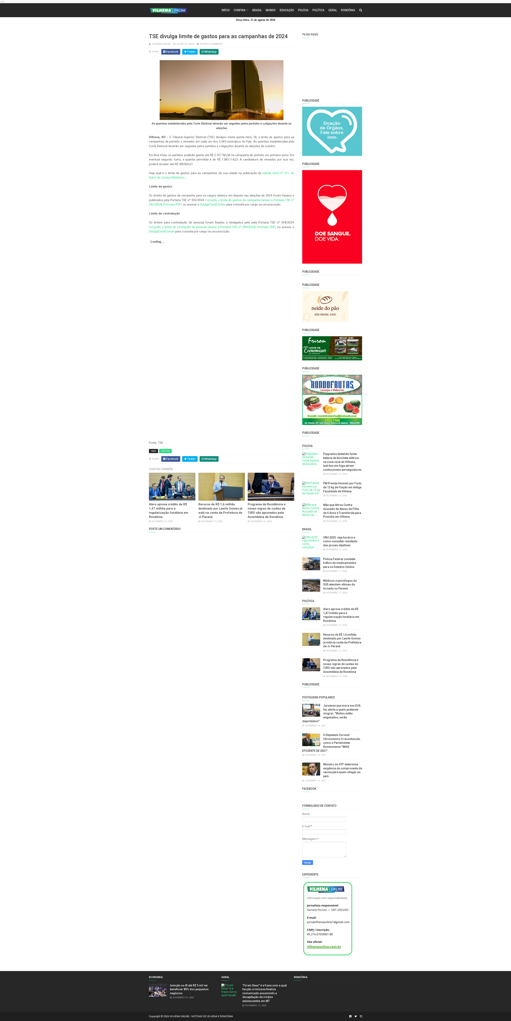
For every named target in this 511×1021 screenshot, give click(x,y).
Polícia (303, 10)
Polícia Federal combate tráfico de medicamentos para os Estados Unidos (339, 562)
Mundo (271, 10)
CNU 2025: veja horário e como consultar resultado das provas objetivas (340, 541)
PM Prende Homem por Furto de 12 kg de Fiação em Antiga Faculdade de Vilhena (342, 487)
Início (226, 10)
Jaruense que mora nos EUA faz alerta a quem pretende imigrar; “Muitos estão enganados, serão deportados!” (331, 713)
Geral (332, 10)
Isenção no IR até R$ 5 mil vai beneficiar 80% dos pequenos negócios (189, 989)
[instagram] (360, 1016)
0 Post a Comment (211, 44)
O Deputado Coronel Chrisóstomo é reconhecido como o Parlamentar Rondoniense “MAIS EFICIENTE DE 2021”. (331, 742)
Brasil (257, 10)
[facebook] (350, 1016)
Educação (287, 10)
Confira (240, 10)
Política (318, 10)
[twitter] (356, 1016)
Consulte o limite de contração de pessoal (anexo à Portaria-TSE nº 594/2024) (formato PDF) (212, 227)
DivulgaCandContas (213, 204)
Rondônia (348, 10)
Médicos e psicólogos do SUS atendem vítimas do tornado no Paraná (340, 584)
